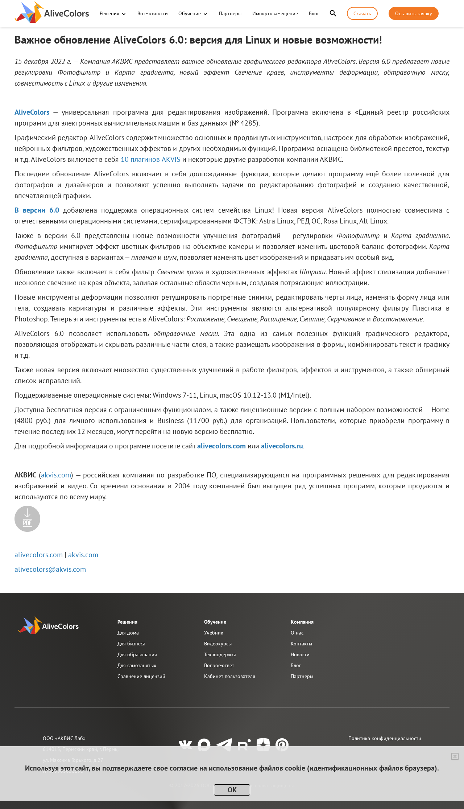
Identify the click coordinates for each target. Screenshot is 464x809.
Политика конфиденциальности (384, 738)
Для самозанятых (136, 665)
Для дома (128, 632)
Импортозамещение (275, 13)
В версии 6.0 (36, 210)
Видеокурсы (218, 643)
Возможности (152, 13)
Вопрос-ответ (219, 665)
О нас (297, 632)
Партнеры (230, 13)
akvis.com (56, 475)
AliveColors (31, 112)
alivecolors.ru (282, 446)
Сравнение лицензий (141, 676)
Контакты (301, 643)
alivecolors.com (221, 446)
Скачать (362, 13)
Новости (300, 654)
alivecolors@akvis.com (50, 569)
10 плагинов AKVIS (151, 159)
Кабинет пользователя (229, 676)
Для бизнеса (131, 643)
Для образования (137, 654)
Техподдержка (220, 654)
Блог (314, 13)
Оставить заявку (413, 13)
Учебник (213, 632)
